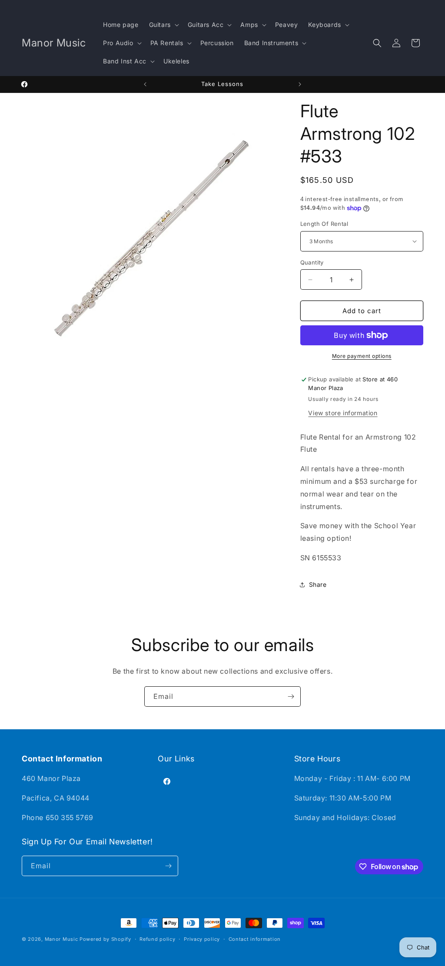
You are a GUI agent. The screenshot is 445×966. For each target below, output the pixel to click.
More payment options (362, 356)
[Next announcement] (299, 84)
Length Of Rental (324, 223)
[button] (163, 25)
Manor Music (61, 939)
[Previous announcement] (145, 84)
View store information (342, 413)
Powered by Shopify (105, 939)
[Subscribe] (290, 696)
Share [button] (318, 584)
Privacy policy (202, 939)
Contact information (255, 939)
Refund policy (157, 939)
